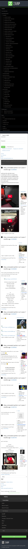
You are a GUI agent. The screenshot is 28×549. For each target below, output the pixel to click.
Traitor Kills (7, 82)
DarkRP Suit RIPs (7, 20)
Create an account (6, 150)
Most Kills (6, 92)
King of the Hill (9, 54)
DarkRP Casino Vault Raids (10, 31)
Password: (3, 140)
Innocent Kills (7, 80)
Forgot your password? (7, 148)
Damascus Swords (10, 38)
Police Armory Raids (8, 66)
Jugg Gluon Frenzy (10, 41)
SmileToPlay (23, 191)
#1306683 (14, 169)
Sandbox (4, 527)
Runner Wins (7, 96)
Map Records (7, 91)
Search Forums (5, 507)
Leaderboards (5, 13)
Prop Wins (6, 103)
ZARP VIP (5, 128)
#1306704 (14, 407)
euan (22, 351)
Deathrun (5, 89)
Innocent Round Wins (9, 84)
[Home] (14, 3)
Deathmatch (8, 36)
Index (3, 503)
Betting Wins (7, 87)
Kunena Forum (16, 492)
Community (4, 109)
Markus (21, 448)
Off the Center (9, 57)
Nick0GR (23, 280)
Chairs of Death (9, 50)
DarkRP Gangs (7, 17)
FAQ (4, 117)
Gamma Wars (8, 45)
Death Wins (6, 94)
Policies (5, 120)
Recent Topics (5, 505)
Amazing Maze (9, 61)
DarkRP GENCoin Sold (9, 71)
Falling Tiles (8, 52)
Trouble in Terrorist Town (9, 77)
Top (14, 536)
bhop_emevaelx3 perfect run (7, 158)
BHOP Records (6, 75)
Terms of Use (6, 122)
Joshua (7, 482)
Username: (3, 136)
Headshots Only (9, 47)
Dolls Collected (8, 105)
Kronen (20, 242)
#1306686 (14, 269)
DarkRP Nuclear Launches (10, 24)
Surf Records (6, 73)
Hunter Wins (7, 101)
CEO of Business (20, 317)
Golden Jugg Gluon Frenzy (12, 43)
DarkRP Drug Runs (8, 33)
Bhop (2, 156)
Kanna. (11, 482)
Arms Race (8, 48)
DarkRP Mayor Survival (9, 22)
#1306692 (14, 347)
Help (3, 115)
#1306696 (14, 380)
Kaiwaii (2, 474)
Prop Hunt (5, 98)
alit (19, 383)
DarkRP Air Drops (8, 29)
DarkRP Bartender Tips (9, 27)
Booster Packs (6, 130)
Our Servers (4, 11)
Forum (3, 8)
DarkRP (4, 15)
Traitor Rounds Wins (9, 85)
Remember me (10, 146)
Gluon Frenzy (9, 40)
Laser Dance (8, 64)
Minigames (8, 59)
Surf (3, 523)
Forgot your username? (18, 148)
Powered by (10, 492)
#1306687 (14, 314)
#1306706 (14, 437)
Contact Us (5, 124)
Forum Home (5, 500)
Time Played (7, 78)
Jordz (18, 410)
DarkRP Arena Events (9, 34)
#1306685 (14, 239)
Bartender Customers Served (11, 68)
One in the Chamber (10, 55)
